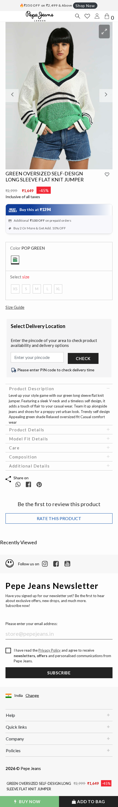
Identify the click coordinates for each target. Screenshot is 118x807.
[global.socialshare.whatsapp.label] (18, 484)
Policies (13, 750)
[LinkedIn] (44, 564)
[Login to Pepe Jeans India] (97, 16)
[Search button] (77, 16)
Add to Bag (90, 801)
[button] (13, 95)
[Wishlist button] (87, 16)
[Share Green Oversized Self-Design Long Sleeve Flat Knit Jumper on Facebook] (29, 484)
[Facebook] (56, 564)
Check (83, 358)
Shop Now (85, 5)
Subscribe (59, 672)
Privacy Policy (49, 650)
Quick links (16, 726)
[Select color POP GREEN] (15, 260)
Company (15, 738)
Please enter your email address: (31, 623)
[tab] (59, 388)
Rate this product (59, 518)
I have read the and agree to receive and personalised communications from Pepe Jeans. (62, 655)
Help (10, 715)
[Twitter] (67, 564)
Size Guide (14, 307)
